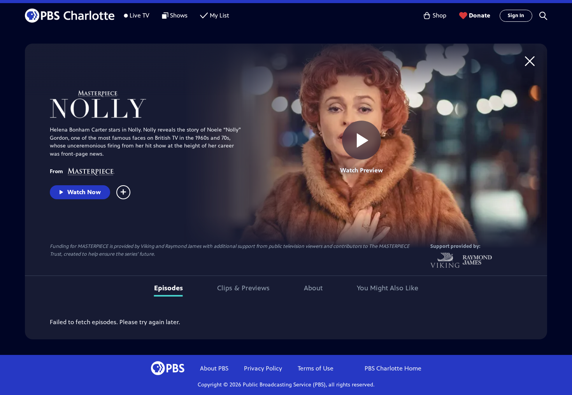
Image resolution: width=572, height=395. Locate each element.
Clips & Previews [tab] (243, 288)
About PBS (214, 368)
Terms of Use (315, 368)
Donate (479, 15)
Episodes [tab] (168, 288)
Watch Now (84, 192)
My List (219, 15)
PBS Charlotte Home (393, 368)
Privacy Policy (263, 368)
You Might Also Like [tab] (387, 288)
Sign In (516, 15)
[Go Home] (530, 61)
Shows (179, 15)
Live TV (139, 15)
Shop (439, 15)
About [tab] (313, 288)
